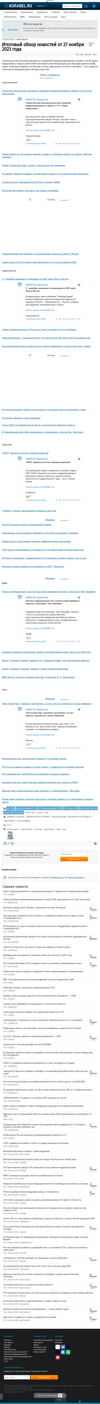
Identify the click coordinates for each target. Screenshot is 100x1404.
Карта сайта (8, 1359)
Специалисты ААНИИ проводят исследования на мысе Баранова (35, 1258)
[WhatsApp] (68, 1351)
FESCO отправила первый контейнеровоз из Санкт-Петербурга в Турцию (38, 1063)
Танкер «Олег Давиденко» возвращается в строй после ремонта (34, 1004)
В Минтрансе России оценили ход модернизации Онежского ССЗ (34, 1135)
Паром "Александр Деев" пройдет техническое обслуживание (33, 165)
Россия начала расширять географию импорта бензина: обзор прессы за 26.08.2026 (44, 1082)
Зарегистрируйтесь (76, 877)
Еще (63, 17)
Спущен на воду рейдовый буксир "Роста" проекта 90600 (31, 182)
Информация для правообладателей (18, 1357)
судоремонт (12, 1007)
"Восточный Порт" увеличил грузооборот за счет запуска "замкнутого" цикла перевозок (46, 703)
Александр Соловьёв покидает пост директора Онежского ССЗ (33, 1012)
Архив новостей (39, 1352)
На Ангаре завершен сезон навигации (21, 418)
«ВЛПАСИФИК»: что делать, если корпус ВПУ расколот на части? (35, 1098)
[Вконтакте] (62, 1346)
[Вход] (93, 6)
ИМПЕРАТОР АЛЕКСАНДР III (79, 817)
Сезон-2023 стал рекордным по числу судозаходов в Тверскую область (38, 425)
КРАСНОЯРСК (9, 821)
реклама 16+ (94, 2)
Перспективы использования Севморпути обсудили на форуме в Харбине (40, 533)
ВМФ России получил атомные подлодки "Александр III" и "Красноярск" (38, 677)
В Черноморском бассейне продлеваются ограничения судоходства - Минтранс (43, 432)
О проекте (7, 1340)
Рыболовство (10, 17)
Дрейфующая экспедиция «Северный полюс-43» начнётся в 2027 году (37, 955)
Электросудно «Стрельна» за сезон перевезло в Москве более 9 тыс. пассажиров (42, 1020)
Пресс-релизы (70, 12)
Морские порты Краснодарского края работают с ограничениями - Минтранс (41, 791)
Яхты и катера (50, 17)
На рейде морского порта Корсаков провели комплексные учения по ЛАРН (40, 782)
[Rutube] (68, 1346)
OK (60, 1395)
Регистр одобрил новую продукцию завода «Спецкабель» (31, 1192)
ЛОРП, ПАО (30, 812)
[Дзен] (57, 1346)
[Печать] (95, 843)
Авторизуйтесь (57, 877)
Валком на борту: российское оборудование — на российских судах (36, 1309)
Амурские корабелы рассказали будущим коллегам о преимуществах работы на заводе (45, 1184)
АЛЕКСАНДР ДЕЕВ (58, 817)
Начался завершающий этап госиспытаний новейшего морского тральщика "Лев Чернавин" (49, 591)
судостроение (26, 829)
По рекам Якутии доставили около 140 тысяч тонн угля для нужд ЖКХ (37, 1266)
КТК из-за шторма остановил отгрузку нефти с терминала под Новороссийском (43, 767)
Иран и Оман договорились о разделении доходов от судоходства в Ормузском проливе (46, 891)
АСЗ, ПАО (11, 808)
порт (64, 829)
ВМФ (22, 17)
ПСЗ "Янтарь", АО (70, 808)
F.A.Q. (6, 1361)
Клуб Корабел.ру (10, 1349)
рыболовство (12, 902)
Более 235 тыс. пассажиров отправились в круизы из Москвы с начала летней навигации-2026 (49, 1218)
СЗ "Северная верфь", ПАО (49, 808)
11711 (9, 825)
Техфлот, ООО (42, 812)
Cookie (54, 1395)
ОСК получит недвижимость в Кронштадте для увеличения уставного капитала (43, 550)
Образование (34, 17)
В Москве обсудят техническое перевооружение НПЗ (29, 988)
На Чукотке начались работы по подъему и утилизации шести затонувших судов (44, 409)
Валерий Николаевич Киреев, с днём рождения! (26, 1151)
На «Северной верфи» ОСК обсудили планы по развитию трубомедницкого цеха (42, 963)
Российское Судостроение (43, 1340)
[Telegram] (62, 1351)
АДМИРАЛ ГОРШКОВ (15, 817)
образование (13, 1130)
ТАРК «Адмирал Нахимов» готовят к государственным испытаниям (36, 1143)
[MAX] (57, 1351)
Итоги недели (32, 24)
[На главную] (18, 5)
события (38, 829)
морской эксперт (14, 1101)
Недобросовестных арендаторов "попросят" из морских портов (34, 758)
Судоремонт (42, 12)
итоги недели (22, 39)
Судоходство (27, 12)
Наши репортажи (39, 1349)
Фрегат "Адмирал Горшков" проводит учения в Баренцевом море (35, 669)
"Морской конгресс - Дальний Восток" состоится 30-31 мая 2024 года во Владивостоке (46, 338)
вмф (58, 829)
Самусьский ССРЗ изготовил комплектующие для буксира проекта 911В (39, 262)
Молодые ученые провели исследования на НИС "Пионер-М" (33, 566)
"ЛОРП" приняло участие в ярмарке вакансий (25, 453)
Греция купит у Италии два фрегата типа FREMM (27, 1044)
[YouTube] (57, 1357)
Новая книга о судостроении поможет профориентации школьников (36, 541)
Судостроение (10, 12)
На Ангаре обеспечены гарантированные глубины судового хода (34, 1301)
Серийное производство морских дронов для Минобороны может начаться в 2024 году (46, 652)
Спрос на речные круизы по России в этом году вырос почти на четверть (39, 329)
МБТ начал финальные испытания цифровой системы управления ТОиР (38, 979)
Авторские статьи (39, 1347)
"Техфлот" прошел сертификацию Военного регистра (29, 511)
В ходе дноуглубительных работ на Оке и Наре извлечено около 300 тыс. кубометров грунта (47, 1090)
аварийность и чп (26, 1242)
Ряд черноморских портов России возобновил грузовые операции (35, 774)
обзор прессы (13, 1085)
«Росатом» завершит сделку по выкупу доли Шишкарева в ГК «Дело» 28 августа (42, 1200)
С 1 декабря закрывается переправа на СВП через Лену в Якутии (35, 279)
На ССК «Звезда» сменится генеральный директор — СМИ (32, 1036)
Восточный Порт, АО (88, 808)
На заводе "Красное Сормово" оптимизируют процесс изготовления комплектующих (45, 174)
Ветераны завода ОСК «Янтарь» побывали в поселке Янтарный (34, 907)
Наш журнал (8, 1342)
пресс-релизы (13, 911)
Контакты (58, 1340)
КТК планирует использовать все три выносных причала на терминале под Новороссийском (48, 1293)
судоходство (49, 829)
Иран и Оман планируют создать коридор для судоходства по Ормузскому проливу (43, 1106)
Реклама (7, 1347)
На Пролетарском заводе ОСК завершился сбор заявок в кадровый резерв (39, 1167)
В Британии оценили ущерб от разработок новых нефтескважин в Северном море (43, 971)
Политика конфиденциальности (16, 1354)
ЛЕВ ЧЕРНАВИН (23, 821)
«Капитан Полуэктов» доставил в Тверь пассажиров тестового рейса (36, 947)
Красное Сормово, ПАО (26, 808)
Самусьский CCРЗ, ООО (13, 812)
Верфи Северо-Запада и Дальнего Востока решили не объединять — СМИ (39, 996)
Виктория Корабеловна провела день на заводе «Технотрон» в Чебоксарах (39, 1159)
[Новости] (10, 835)
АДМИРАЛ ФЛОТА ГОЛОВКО (38, 817)
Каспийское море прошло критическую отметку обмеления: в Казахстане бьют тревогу (46, 346)
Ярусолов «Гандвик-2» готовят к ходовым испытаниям (29, 1317)
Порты (83, 12)
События (56, 12)
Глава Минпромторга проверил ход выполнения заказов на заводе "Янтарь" (40, 254)
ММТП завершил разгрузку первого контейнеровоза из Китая (33, 1175)
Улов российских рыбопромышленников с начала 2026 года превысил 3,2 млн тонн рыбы (46, 899)
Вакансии (58, 1342)
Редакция (7, 1345)
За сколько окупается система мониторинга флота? (28, 1285)
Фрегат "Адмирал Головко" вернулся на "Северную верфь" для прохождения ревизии (45, 660)
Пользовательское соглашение (15, 1352)
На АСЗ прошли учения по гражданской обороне (26, 524)
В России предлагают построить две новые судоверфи (30, 190)
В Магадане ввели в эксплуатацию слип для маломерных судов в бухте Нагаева (42, 1028)
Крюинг (36, 1345)
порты (10, 983)
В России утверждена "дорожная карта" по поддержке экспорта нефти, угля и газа (44, 558)
